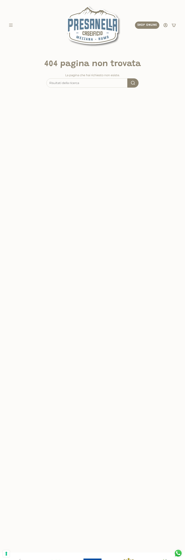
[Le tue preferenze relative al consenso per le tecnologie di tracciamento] (6, 553)
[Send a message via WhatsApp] (178, 553)
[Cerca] (133, 83)
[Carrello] (174, 25)
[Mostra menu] (10, 25)
